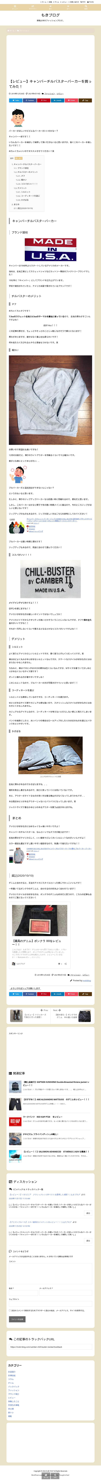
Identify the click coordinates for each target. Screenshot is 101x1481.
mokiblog (87, 980)
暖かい (21, 180)
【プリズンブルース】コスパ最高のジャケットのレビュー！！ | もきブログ (40, 1222)
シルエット (23, 192)
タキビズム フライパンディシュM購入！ (41, 1134)
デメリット (20, 188)
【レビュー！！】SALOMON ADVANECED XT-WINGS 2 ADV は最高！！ (57, 1151)
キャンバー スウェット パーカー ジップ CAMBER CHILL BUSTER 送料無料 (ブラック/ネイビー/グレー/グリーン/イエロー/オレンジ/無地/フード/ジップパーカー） (59, 520)
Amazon (32, 529)
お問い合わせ (74, 2)
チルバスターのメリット (26, 172)
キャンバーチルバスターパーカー (27, 164)
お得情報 (12, 1375)
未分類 (11, 1409)
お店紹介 (12, 1372)
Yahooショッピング (36, 531)
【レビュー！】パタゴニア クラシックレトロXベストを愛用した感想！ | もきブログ (44, 1194)
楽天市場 (32, 526)
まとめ (15, 204)
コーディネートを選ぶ (28, 196)
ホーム (44, 2)
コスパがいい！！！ (27, 184)
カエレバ (36, 523)
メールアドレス (46, 1288)
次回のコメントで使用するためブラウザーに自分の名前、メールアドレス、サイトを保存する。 (48, 1310)
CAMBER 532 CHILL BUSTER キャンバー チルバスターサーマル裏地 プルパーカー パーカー (59, 848)
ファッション (24, 30)
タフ (20, 176)
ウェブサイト (14, 1299)
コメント (12, 1261)
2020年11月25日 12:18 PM (19, 1226)
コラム (11, 1379)
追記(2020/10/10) (23, 208)
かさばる (22, 200)
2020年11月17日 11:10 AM (19, 1198)
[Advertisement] (50, 58)
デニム (57, 2)
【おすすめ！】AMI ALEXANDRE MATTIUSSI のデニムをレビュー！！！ (56, 1099)
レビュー (64, 2)
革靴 (50, 2)
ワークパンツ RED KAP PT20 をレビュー (42, 1117)
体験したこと (13, 1401)
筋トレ (11, 1412)
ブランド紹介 (13, 1394)
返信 (88, 1213)
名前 (11, 1288)
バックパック (13, 1386)
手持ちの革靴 (13, 1405)
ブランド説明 (21, 168)
